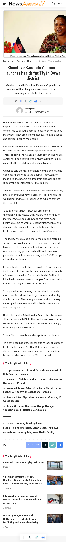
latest (28, 427)
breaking (20, 423)
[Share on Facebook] (20, 101)
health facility (26, 347)
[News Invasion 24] (27, 3)
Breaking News (34, 423)
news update (24, 432)
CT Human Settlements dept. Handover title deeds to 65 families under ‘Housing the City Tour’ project (23, 480)
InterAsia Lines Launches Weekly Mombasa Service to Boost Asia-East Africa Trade (23, 499)
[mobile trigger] (6, 3)
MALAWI (53, 427)
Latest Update (40, 427)
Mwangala (56, 146)
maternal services (22, 242)
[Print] (35, 101)
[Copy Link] (30, 101)
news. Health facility (43, 432)
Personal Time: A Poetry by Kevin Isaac (23, 462)
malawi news (10, 432)
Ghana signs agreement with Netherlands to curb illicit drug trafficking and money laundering (21, 519)
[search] (53, 3)
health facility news (13, 427)
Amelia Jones (29, 108)
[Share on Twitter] (25, 101)
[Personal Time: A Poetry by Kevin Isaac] (55, 465)
